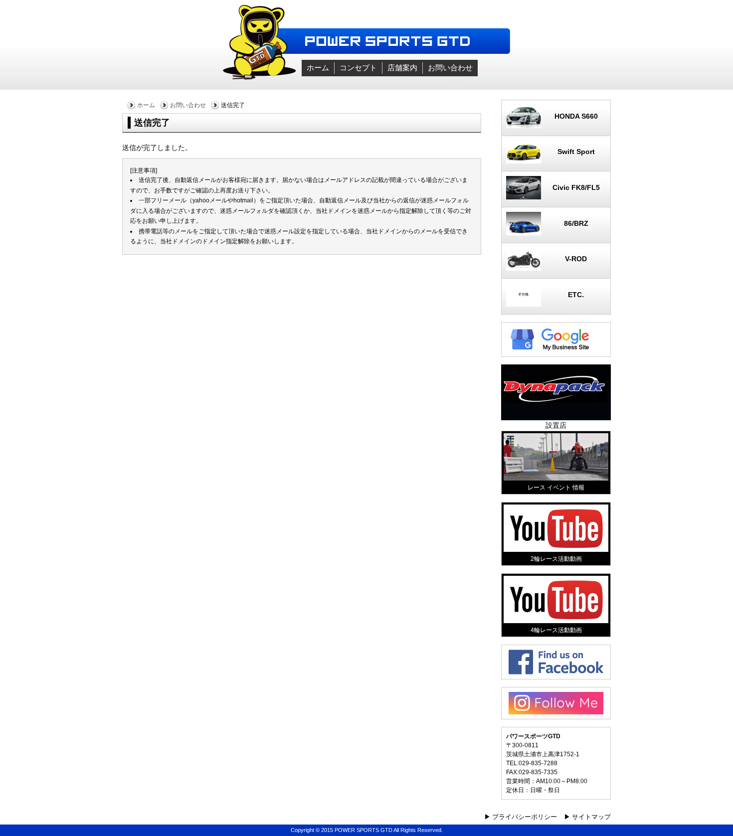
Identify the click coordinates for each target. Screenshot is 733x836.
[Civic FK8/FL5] (556, 197)
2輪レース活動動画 (556, 558)
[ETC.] (556, 304)
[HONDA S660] (556, 126)
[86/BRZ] (556, 233)
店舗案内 (402, 67)
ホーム (318, 67)
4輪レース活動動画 (556, 630)
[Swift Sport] (556, 161)
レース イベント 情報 (556, 487)
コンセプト (358, 67)
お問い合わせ (450, 67)
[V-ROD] (556, 268)
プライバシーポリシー (524, 817)
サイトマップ (591, 817)
